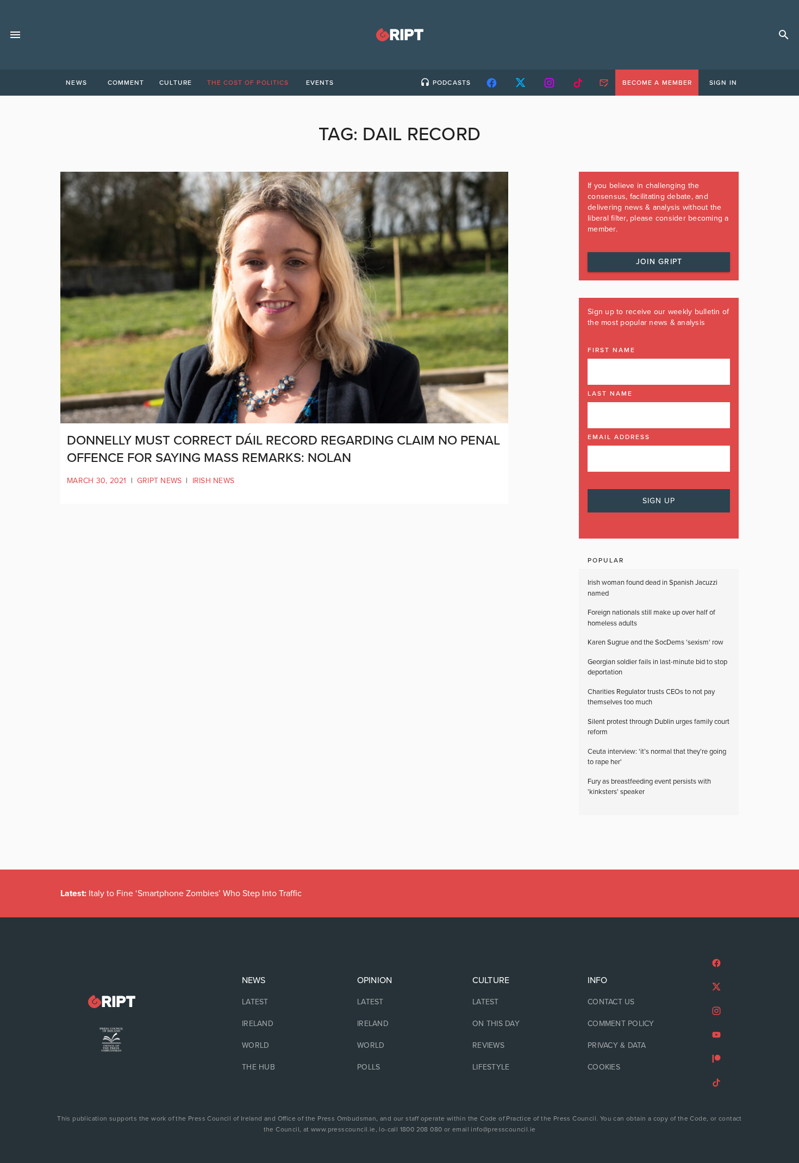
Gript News (159, 480)
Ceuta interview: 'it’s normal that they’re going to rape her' (657, 757)
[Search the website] (784, 35)
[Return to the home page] (111, 1002)
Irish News (213, 480)
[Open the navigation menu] (15, 35)
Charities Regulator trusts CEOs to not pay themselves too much (651, 697)
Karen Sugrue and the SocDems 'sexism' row (655, 642)
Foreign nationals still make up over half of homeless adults (651, 618)
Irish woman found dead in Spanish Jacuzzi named (652, 588)
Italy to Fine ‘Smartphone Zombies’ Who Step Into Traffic (181, 893)
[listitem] (284, 1002)
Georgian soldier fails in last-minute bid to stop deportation (657, 667)
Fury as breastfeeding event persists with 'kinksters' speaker (649, 787)
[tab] (76, 83)
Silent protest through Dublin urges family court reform (658, 727)
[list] (284, 1024)
